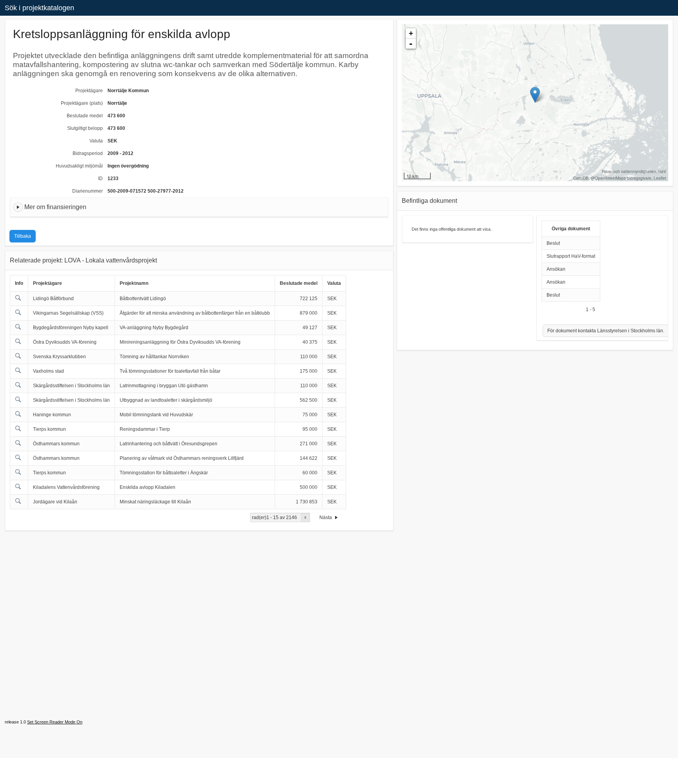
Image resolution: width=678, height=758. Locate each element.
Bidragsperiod (88, 153)
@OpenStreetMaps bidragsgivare (621, 178)
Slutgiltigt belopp (85, 128)
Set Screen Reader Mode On (54, 722)
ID (100, 178)
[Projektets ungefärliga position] (535, 95)
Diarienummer (87, 191)
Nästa (326, 517)
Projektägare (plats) (82, 103)
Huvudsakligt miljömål (79, 166)
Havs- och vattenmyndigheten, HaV (634, 171)
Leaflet (660, 178)
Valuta (96, 141)
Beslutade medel (85, 115)
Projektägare (89, 90)
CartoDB (581, 178)
